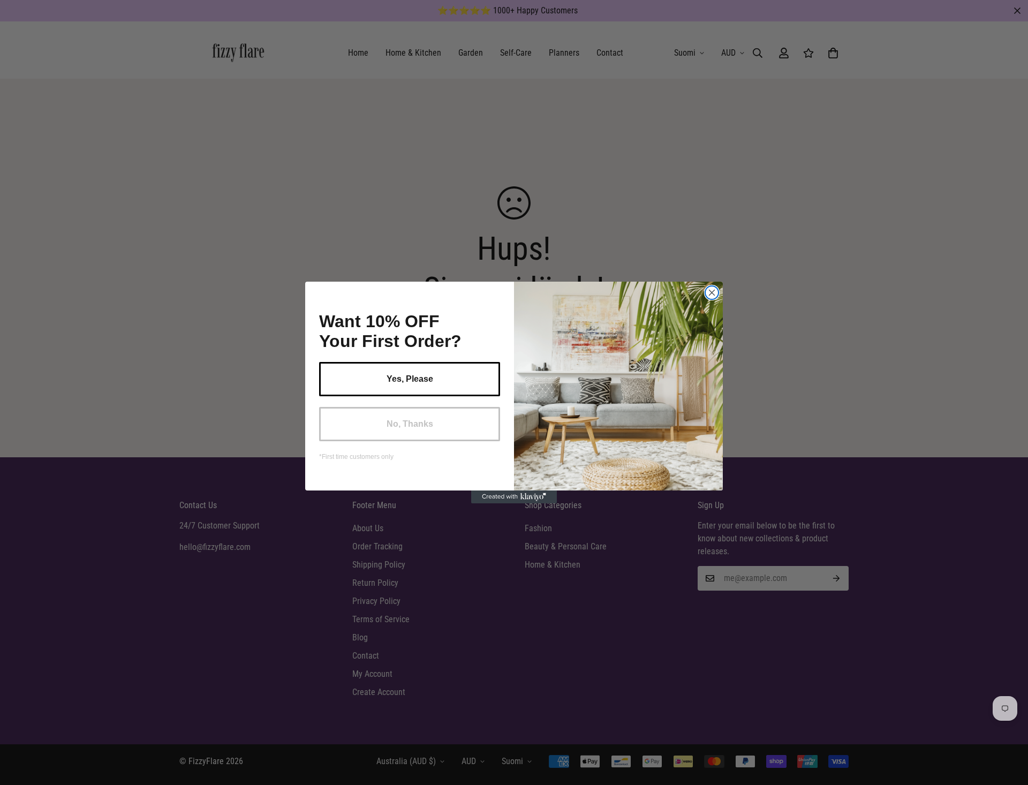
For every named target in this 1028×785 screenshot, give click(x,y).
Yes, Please (410, 378)
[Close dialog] (712, 292)
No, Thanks (410, 423)
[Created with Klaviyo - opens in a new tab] (514, 496)
